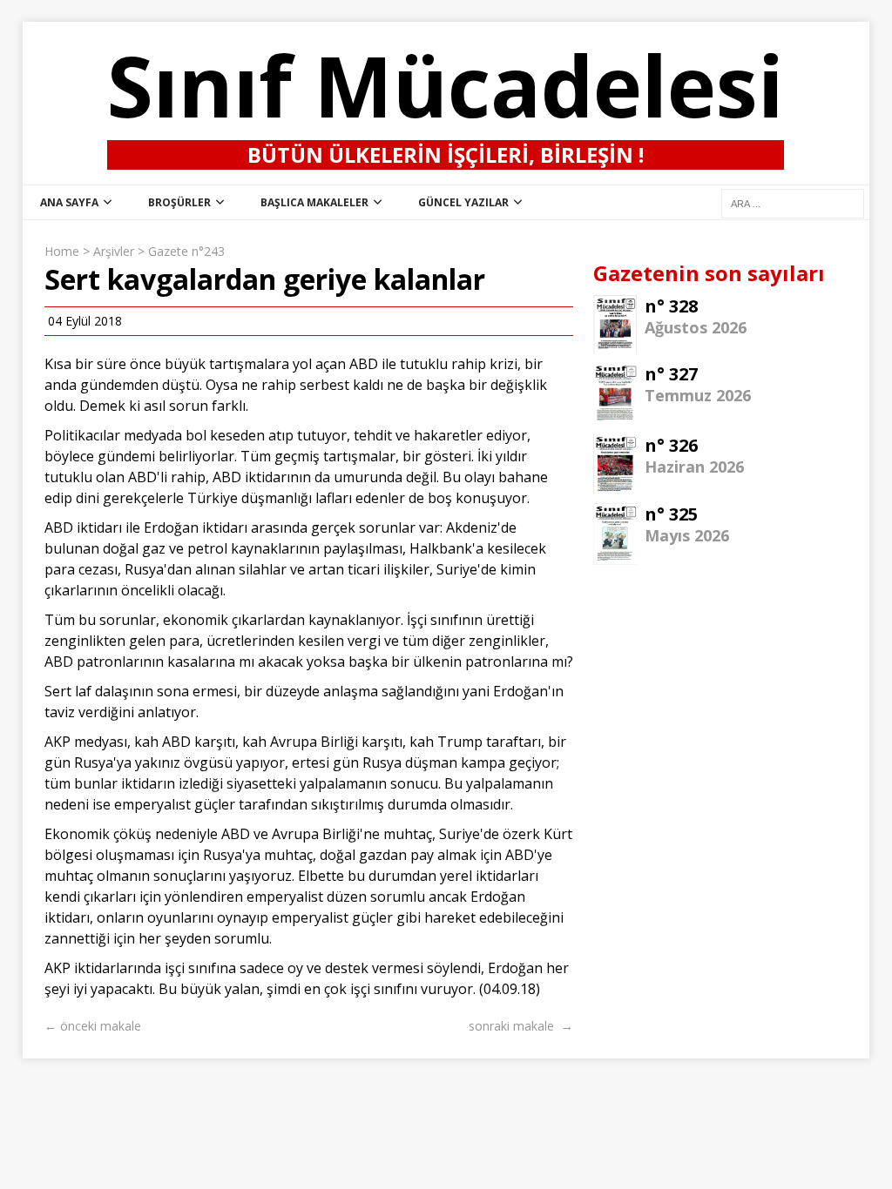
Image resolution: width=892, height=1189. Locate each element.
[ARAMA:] (792, 202)
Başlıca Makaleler (314, 202)
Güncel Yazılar (463, 202)
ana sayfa (69, 202)
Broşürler (179, 202)
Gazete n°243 (186, 251)
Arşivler (113, 251)
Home (61, 251)
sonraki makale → (521, 1026)
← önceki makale (92, 1026)
